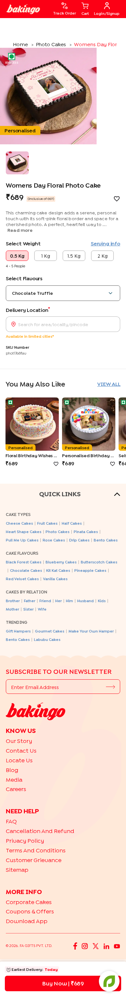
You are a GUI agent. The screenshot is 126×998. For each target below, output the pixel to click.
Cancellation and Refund (40, 831)
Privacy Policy (25, 841)
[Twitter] (95, 946)
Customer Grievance (33, 860)
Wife (42, 609)
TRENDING (16, 622)
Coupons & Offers (30, 911)
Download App (26, 921)
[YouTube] (117, 946)
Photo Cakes (57, 532)
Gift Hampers (18, 631)
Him (69, 601)
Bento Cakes (106, 540)
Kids (102, 601)
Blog (12, 770)
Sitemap (17, 870)
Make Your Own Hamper (91, 631)
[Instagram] (85, 946)
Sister (28, 609)
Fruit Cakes (47, 523)
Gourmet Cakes (49, 631)
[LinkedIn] (106, 946)
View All (109, 383)
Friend (45, 601)
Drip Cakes (79, 540)
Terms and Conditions (36, 850)
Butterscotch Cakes (99, 562)
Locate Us (19, 760)
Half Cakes (72, 523)
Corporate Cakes (29, 902)
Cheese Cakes (19, 523)
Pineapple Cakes (90, 570)
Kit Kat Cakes (58, 570)
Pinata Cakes (86, 532)
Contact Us (21, 750)
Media (14, 780)
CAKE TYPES (18, 514)
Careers (16, 789)
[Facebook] (75, 945)
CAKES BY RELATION (26, 592)
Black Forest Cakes (23, 562)
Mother (12, 609)
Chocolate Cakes (26, 570)
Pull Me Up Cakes (22, 540)
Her (58, 601)
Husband (85, 601)
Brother (13, 601)
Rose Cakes (54, 540)
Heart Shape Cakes (23, 532)
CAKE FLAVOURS (22, 553)
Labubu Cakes (47, 639)
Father (29, 601)
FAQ (11, 821)
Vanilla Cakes (55, 579)
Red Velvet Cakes (22, 579)
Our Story (19, 741)
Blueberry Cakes (61, 562)
